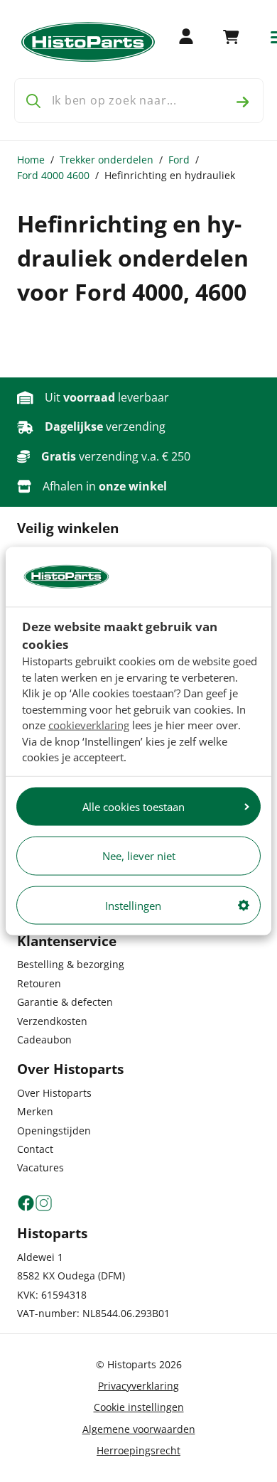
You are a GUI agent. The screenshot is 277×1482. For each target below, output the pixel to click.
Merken (35, 1111)
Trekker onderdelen (106, 159)
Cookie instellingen (139, 1407)
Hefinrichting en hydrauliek (169, 175)
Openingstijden (54, 1130)
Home (31, 159)
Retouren (39, 983)
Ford (179, 159)
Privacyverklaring (138, 1385)
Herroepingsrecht (138, 1450)
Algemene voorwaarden (138, 1429)
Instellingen (133, 905)
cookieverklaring (88, 725)
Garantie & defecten (65, 1002)
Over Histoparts (54, 1093)
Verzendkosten (52, 1021)
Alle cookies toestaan (133, 806)
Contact (35, 1149)
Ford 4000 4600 (53, 175)
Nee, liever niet (138, 856)
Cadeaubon (44, 1039)
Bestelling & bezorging (70, 964)
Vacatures (40, 1167)
